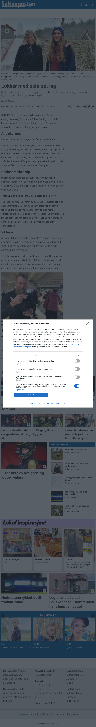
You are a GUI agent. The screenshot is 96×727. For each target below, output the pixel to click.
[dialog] (48, 363)
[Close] (88, 324)
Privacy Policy (61, 403)
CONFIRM (31, 395)
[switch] (77, 361)
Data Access (48, 403)
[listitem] (48, 356)
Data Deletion (35, 403)
